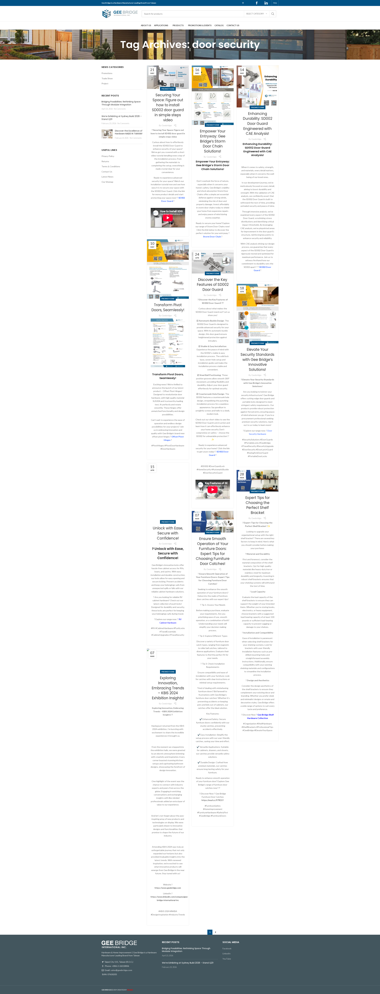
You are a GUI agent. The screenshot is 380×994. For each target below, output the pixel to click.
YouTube (227, 958)
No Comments (120, 109)
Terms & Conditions (111, 166)
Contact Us (107, 171)
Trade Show (107, 78)
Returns (105, 161)
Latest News (107, 176)
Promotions (168, 89)
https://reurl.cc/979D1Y (213, 800)
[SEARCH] (272, 13)
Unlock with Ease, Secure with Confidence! (168, 533)
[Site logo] (120, 13)
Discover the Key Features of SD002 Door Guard (213, 284)
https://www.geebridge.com (168, 888)
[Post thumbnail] (107, 134)
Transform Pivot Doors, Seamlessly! (167, 307)
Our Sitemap (107, 182)
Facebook (227, 948)
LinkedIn (227, 953)
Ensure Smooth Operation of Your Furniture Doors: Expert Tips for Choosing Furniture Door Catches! (212, 551)
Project (105, 83)
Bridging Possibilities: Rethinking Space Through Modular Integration (121, 103)
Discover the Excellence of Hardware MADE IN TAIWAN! (128, 132)
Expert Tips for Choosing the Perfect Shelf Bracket (257, 505)
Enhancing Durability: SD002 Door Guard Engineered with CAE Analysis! (257, 123)
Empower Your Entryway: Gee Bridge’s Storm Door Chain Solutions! (212, 141)
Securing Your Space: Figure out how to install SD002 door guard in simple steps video (168, 107)
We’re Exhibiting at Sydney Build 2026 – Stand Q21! (122, 118)
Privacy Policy (108, 156)
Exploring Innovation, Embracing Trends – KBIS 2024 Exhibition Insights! (168, 687)
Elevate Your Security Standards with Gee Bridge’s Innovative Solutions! (257, 359)
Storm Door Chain (212, 236)
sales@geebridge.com (121, 970)
